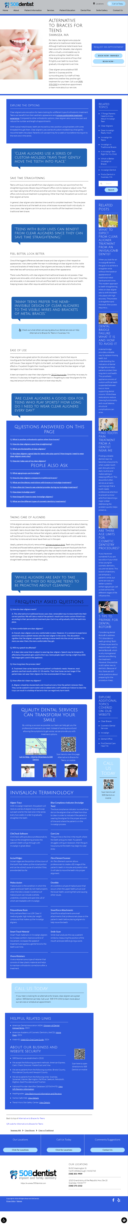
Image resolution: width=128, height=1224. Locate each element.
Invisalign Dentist (108, 170)
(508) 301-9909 (75, 1173)
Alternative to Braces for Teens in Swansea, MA (50, 333)
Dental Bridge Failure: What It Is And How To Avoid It (108, 335)
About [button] (16, 10)
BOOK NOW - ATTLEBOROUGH (108, 62)
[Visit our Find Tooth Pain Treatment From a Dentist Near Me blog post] (108, 430)
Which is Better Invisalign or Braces (107, 161)
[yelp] (119, 1200)
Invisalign (105, 732)
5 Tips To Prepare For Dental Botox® (108, 622)
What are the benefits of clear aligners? (29, 449)
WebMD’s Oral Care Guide (32, 1039)
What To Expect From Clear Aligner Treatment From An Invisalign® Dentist (108, 242)
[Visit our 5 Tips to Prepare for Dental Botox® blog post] (108, 613)
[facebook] (113, 1200)
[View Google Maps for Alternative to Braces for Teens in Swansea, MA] (36, 754)
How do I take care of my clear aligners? (29, 461)
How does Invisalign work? (23, 492)
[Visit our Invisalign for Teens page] (71, 776)
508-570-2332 (56, 999)
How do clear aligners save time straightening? (32, 444)
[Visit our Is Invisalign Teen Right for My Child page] (27, 776)
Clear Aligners (107, 126)
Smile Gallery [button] (102, 10)
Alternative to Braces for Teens (32, 1118)
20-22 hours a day (58, 374)
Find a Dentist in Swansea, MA (108, 175)
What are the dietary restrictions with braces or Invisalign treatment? (42, 482)
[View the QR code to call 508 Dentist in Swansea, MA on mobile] (108, 789)
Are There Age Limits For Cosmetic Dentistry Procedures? (109, 539)
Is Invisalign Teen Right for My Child (109, 152)
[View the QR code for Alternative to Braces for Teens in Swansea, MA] (68, 751)
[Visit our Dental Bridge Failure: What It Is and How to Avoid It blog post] (108, 323)
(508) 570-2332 (75, 1185)
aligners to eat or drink (55, 544)
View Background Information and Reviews (43, 1093)
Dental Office (106, 739)
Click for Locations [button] (20, 1150)
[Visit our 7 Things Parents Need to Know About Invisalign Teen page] (49, 776)
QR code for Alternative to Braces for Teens (24, 1124)
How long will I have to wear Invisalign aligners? (32, 496)
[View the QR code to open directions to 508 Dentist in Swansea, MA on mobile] (79, 1059)
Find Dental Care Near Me (108, 744)
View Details (33, 1098)
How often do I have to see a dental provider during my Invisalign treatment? (45, 487)
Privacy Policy (11, 1201)
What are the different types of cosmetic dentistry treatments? (39, 501)
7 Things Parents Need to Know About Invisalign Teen (108, 117)
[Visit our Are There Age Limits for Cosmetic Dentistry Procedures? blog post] (108, 528)
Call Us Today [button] (117, 4)
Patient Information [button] (33, 10)
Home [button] (5, 10)
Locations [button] (100, 4)
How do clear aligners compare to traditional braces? (34, 478)
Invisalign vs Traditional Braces (108, 145)
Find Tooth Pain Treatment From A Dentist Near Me (108, 441)
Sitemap (19, 1201)
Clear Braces (106, 721)
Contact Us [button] (118, 10)
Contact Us (107, 1150)
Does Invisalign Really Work (107, 131)
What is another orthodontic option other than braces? (36, 439)
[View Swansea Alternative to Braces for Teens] (21, 79)
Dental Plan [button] (86, 10)
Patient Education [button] (67, 10)
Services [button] (50, 10)
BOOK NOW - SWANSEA (108, 56)
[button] (4, 1220)
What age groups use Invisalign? (26, 473)
